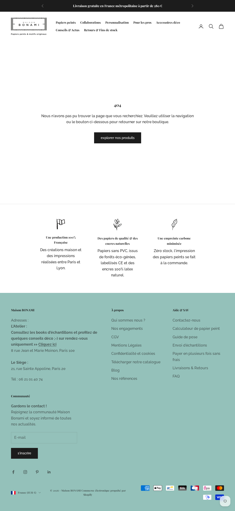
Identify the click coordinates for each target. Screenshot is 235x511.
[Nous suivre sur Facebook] (13, 472)
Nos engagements (127, 328)
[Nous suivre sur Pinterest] (37, 472)
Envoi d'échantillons (190, 345)
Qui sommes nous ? (128, 320)
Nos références (124, 378)
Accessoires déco (168, 22)
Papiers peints (66, 22)
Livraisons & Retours (190, 368)
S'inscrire (24, 453)
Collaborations (90, 22)
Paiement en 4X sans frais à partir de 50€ (117, 8)
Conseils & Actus (67, 30)
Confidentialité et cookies (133, 353)
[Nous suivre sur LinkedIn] (49, 472)
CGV (115, 337)
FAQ (176, 376)
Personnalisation (117, 22)
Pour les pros (142, 22)
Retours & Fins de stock (101, 30)
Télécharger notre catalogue (135, 362)
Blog (115, 370)
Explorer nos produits (117, 138)
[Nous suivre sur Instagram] (25, 472)
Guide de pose (185, 337)
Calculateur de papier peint (196, 328)
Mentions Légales (126, 345)
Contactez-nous (186, 320)
